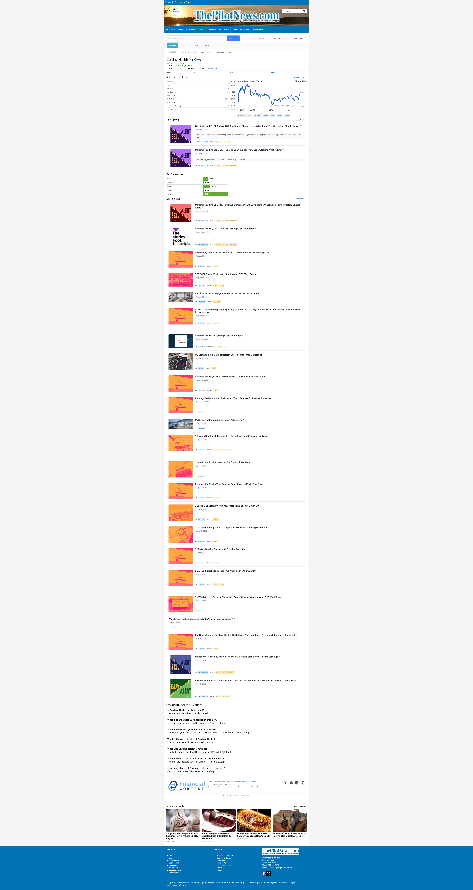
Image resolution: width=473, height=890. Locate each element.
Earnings (218, 244)
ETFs (196, 45)
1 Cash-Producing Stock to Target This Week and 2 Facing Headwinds (231, 527)
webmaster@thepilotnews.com (279, 868)
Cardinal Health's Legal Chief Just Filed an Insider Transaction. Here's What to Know (240, 150)
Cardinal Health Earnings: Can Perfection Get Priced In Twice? (228, 293)
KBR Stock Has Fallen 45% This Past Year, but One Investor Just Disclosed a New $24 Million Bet (246, 680)
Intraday (241, 116)
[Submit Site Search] (304, 11)
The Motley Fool (203, 142)
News (195, 52)
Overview (185, 52)
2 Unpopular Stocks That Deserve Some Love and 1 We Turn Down (229, 484)
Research (272, 72)
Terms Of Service (258, 787)
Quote (193, 72)
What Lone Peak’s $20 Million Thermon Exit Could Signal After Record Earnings (237, 656)
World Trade (233, 244)
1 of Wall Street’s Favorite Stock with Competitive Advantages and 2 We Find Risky (238, 597)
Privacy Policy (243, 787)
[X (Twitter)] (285, 785)
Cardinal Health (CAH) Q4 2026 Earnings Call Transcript (225, 228)
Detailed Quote (298, 77)
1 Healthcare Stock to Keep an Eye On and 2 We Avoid (223, 462)
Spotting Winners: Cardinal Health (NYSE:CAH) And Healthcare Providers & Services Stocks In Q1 (246, 635)
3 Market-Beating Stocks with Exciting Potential (220, 549)
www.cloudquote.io (249, 782)
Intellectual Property (226, 449)
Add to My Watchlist (211, 68)
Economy (218, 165)
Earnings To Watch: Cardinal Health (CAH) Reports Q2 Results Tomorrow (233, 398)
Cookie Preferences (179, 885)
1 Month (257, 116)
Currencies (205, 52)
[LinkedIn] (296, 785)
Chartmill (174, 627)
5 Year (287, 116)
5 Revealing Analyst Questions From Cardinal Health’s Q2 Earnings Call (232, 252)
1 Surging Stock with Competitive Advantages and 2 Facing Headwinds (232, 436)
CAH (197, 59)
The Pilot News (184, 883)
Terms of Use (215, 883)
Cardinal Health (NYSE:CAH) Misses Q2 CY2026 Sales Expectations (230, 376)
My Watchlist (279, 38)
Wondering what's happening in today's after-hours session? (202, 619)
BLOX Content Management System (270, 883)
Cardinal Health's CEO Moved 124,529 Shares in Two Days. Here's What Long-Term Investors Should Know (247, 206)
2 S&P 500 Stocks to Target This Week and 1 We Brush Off (225, 571)
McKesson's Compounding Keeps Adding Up (219, 420)
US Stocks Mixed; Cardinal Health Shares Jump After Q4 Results (230, 354)
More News (300, 120)
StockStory (201, 266)
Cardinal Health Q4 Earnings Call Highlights (219, 335)
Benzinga (200, 368)
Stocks (184, 45)
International (219, 52)
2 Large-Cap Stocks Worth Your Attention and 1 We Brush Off (227, 505)
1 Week (248, 116)
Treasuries (232, 52)
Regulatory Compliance (222, 142)
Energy (218, 672)
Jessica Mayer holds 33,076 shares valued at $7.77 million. (221, 160)
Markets (172, 45)
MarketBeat (201, 301)
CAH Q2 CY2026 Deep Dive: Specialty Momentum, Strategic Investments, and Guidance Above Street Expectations (248, 311)
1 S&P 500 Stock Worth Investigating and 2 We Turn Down (225, 274)
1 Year (273, 116)
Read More (300, 199)
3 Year (280, 116)
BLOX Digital (291, 883)
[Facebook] (291, 785)
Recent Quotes (258, 38)
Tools (206, 45)
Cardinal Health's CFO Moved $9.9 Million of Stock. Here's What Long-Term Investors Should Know (248, 126)
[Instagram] (302, 785)
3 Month (265, 116)
